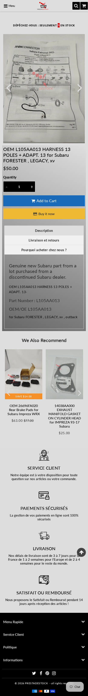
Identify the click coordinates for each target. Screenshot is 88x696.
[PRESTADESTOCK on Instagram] (54, 673)
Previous (8, 87)
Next (80, 87)
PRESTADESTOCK (36, 683)
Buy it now (46, 214)
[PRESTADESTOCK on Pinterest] (47, 673)
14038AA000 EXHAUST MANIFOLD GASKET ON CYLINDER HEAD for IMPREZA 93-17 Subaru (64, 416)
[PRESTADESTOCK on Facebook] (41, 673)
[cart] (84, 6)
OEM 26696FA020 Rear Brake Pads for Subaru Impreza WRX (23, 410)
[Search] (76, 6)
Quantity (10, 177)
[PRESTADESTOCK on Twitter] (34, 673)
